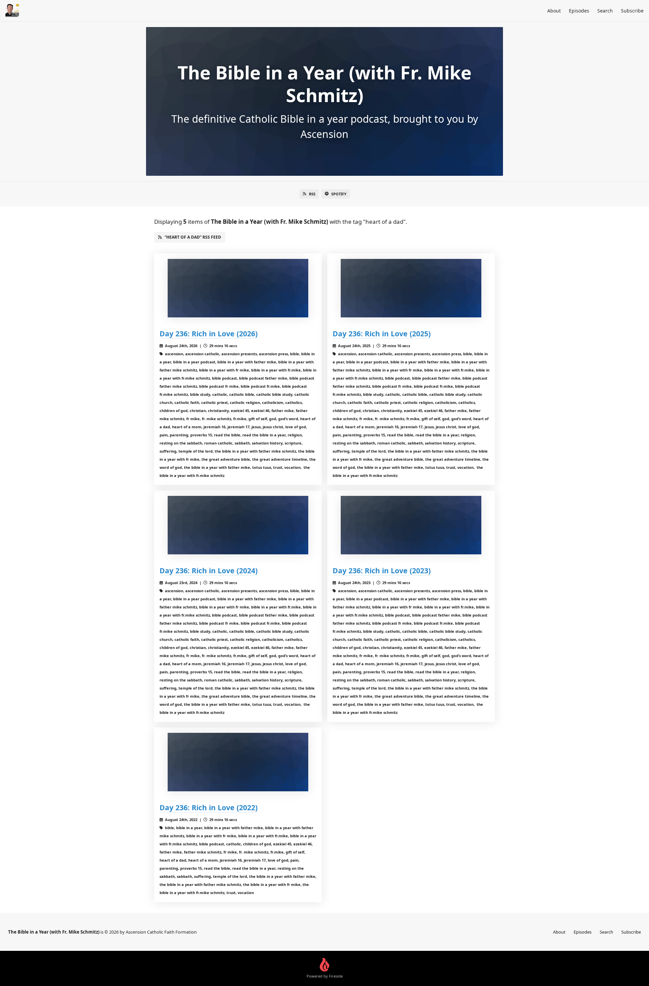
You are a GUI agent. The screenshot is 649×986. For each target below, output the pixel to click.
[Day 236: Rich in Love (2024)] (238, 525)
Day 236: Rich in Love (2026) (209, 333)
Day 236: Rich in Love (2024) (209, 570)
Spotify (338, 193)
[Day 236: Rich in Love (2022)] (238, 762)
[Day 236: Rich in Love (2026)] (238, 288)
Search (605, 10)
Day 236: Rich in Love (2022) (209, 807)
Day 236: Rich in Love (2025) (382, 333)
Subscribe (632, 10)
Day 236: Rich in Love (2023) (382, 570)
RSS (312, 193)
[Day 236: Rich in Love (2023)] (411, 525)
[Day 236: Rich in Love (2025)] (411, 288)
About (554, 10)
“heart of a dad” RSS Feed (193, 237)
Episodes (579, 10)
